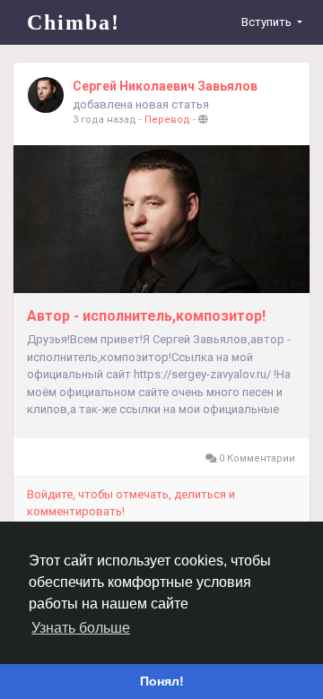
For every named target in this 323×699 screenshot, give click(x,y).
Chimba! (73, 22)
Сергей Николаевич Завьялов (165, 86)
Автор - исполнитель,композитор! (146, 315)
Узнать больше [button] (80, 627)
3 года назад (104, 119)
